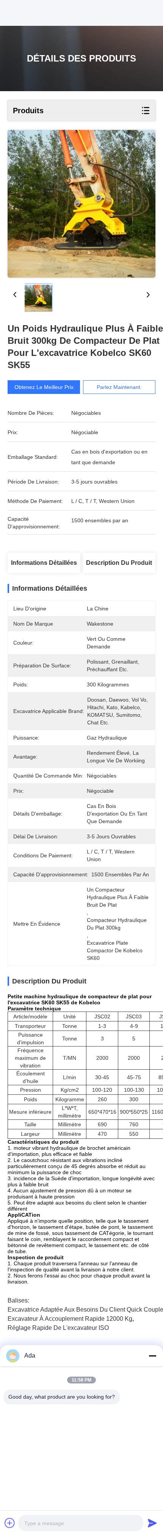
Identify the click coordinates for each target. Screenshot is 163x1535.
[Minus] (152, 1355)
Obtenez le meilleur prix (44, 387)
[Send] (152, 1522)
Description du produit (119, 563)
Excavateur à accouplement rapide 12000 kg (70, 1318)
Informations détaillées (44, 563)
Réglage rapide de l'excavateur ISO (58, 1328)
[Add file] (10, 1522)
